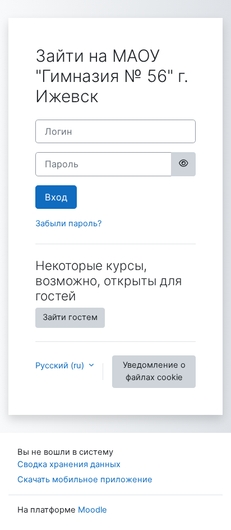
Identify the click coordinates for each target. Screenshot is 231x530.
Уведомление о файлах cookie (154, 371)
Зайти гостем (70, 317)
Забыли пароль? (68, 223)
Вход (56, 197)
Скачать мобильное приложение (85, 479)
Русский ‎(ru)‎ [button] (60, 365)
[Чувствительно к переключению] (183, 164)
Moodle (92, 510)
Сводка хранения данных (69, 464)
